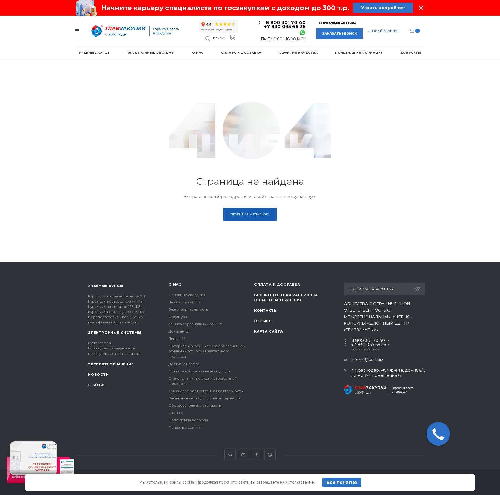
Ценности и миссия (185, 302)
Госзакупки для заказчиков (111, 348)
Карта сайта (268, 331)
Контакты (265, 310)
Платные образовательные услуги (199, 371)
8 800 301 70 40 (286, 23)
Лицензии (177, 338)
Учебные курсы (105, 286)
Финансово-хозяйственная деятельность (205, 391)
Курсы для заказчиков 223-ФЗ (114, 306)
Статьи (96, 385)
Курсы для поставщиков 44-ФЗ (115, 301)
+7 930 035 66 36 (285, 26)
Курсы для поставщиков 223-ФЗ (116, 312)
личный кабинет (383, 31)
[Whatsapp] (302, 32)
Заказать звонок (339, 33)
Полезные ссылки (184, 427)
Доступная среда (183, 364)
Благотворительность (188, 309)
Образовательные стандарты (195, 405)
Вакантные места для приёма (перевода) (204, 398)
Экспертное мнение (111, 364)
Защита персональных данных (195, 324)
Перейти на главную (250, 214)
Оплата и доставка (277, 284)
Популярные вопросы (188, 420)
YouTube (243, 454)
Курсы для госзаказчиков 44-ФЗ (116, 296)
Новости (98, 374)
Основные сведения (186, 295)
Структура (177, 317)
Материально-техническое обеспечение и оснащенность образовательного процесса (207, 351)
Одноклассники (256, 454)
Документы (178, 331)
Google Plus (270, 454)
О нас (175, 284)
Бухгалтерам (99, 343)
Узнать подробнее (383, 7)
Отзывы (175, 413)
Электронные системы (114, 332)
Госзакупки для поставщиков (113, 354)
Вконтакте (230, 454)
